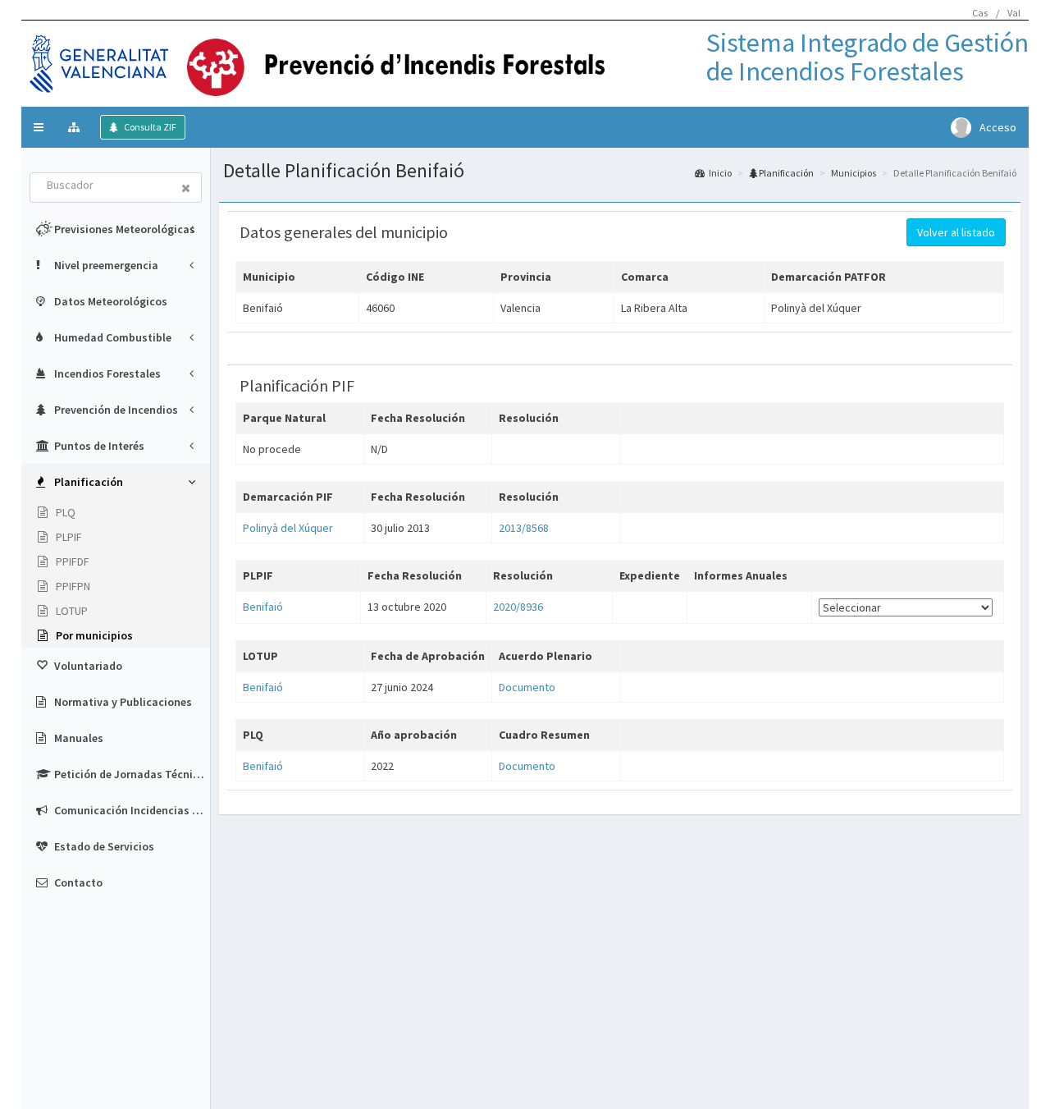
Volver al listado (956, 232)
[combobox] (100, 186)
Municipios (853, 173)
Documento (527, 687)
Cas (980, 13)
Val (1013, 13)
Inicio (720, 173)
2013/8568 (524, 527)
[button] (38, 127)
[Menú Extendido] (76, 127)
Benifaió (263, 606)
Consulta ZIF (149, 127)
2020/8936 (518, 606)
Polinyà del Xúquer (288, 527)
